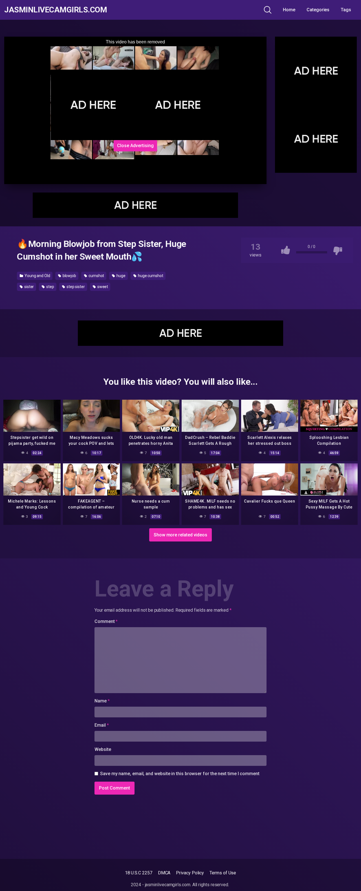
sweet (102, 286)
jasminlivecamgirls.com (55, 9)
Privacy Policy (190, 872)
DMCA (164, 872)
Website (102, 749)
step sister (75, 286)
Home (289, 9)
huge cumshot (150, 275)
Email (101, 725)
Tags (346, 9)
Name (102, 701)
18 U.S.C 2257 (138, 872)
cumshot (96, 275)
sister (28, 286)
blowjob (69, 275)
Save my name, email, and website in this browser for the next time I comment (179, 773)
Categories (318, 9)
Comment (106, 621)
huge (121, 275)
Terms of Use (223, 872)
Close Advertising (135, 145)
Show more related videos (180, 535)
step (49, 286)
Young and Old (37, 275)
